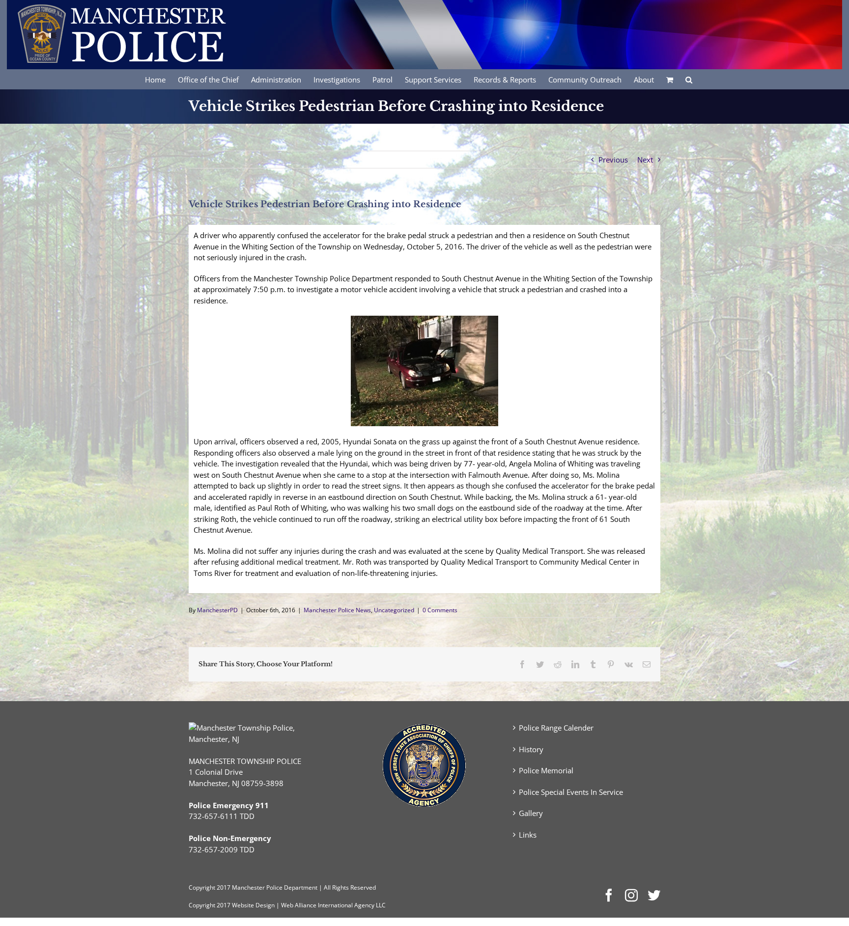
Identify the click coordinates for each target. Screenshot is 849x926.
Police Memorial (546, 770)
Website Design (253, 905)
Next (645, 159)
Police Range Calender (556, 728)
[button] (688, 79)
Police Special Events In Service (571, 792)
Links (528, 835)
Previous (613, 159)
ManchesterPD (217, 610)
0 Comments (440, 610)
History (531, 749)
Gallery (531, 813)
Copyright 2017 (209, 905)
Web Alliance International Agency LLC (333, 905)
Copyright (202, 887)
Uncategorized (394, 610)
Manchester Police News (337, 610)
